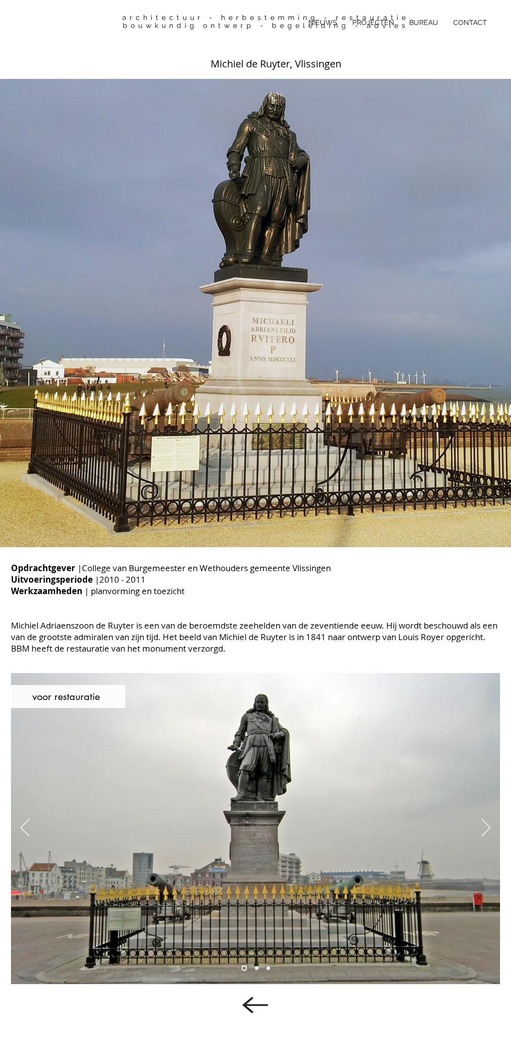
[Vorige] (55, 313)
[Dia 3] (268, 968)
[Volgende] (456, 313)
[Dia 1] (255, 527)
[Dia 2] (256, 968)
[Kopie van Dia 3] (244, 968)
